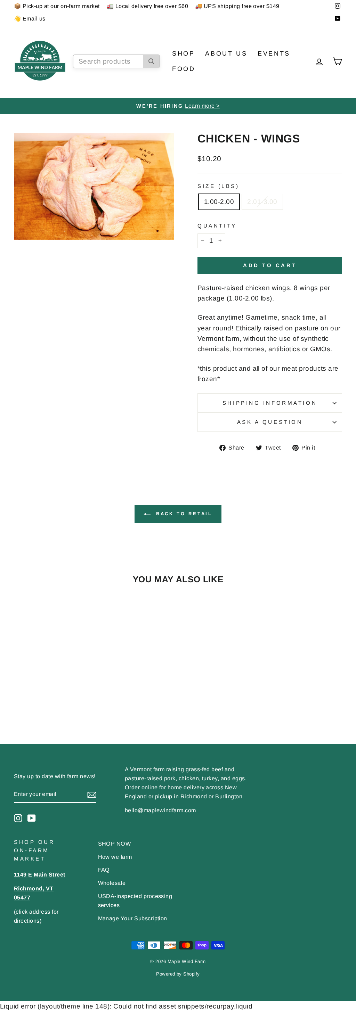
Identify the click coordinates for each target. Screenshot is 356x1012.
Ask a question (270, 422)
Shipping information (269, 403)
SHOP (183, 53)
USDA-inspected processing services (135, 900)
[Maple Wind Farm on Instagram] (18, 817)
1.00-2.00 (219, 201)
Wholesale (112, 883)
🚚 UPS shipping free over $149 (237, 6)
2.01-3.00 (262, 201)
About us (226, 53)
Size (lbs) (218, 186)
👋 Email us (30, 18)
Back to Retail (183, 513)
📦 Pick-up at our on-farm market (57, 6)
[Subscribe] (91, 794)
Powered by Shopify (178, 974)
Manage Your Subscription (132, 918)
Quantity (216, 226)
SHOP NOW (114, 843)
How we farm (115, 857)
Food (183, 68)
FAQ (104, 869)
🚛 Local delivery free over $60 (147, 6)
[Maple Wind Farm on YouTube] (31, 817)
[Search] (151, 61)
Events (274, 53)
